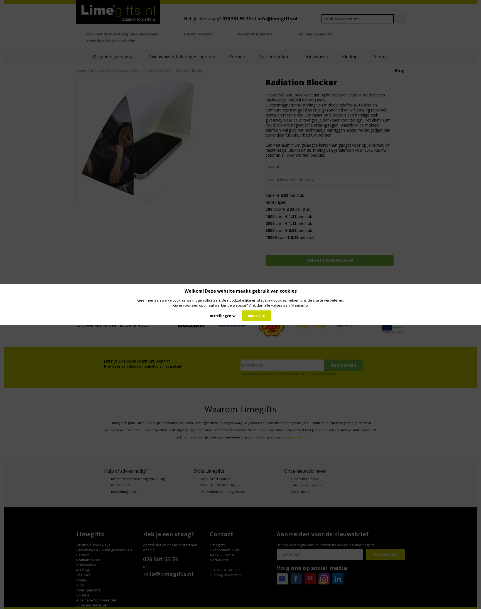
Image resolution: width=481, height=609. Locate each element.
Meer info (299, 304)
